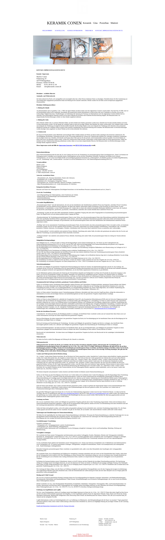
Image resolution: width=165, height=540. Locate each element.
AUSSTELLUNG (60, 30)
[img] (82, 8)
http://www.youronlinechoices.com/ (99, 393)
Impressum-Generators (66, 145)
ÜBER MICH (89, 30)
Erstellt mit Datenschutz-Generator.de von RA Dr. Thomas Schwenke (55, 506)
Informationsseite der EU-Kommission (104, 308)
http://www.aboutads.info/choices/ (70, 393)
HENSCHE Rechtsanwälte (83, 145)
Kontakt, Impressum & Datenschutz (82, 535)
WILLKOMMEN (47, 30)
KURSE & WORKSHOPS (74, 30)
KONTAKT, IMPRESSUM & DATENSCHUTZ (109, 30)
